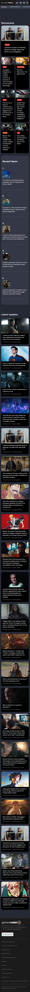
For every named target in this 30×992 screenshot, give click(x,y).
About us (4, 965)
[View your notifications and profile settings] (24, 2)
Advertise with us (7, 969)
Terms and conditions (8, 942)
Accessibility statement (9, 957)
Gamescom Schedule (15, 6)
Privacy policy (6, 949)
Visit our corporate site (14, 929)
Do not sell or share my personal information (15, 981)
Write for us (5, 977)
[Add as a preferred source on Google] (7, 934)
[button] (27, 2)
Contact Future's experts (9, 945)
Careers (4, 961)
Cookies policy (6, 953)
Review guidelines (7, 973)
